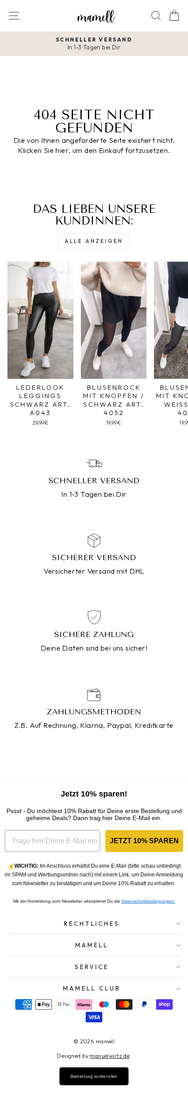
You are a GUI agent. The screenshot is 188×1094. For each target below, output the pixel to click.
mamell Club (92, 988)
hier (62, 150)
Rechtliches (92, 923)
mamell (91, 945)
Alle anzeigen (94, 241)
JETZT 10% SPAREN (144, 841)
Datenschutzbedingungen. (148, 901)
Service (92, 966)
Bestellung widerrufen (94, 1076)
